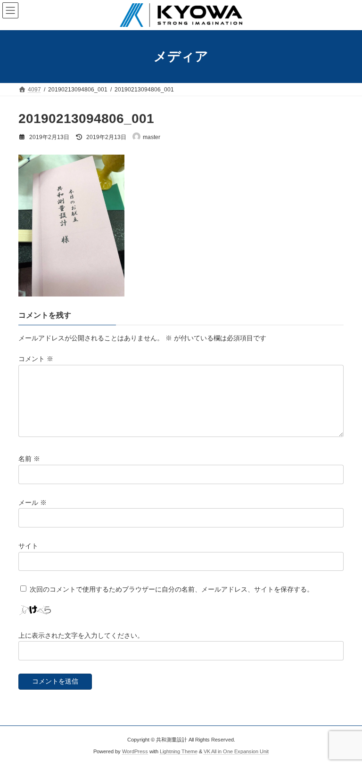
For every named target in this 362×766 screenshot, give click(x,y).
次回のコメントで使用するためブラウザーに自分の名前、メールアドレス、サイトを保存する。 (171, 589)
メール (32, 502)
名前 (29, 458)
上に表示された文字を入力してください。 (81, 635)
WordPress (135, 751)
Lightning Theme (178, 751)
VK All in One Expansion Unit (236, 751)
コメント (35, 358)
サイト (28, 546)
